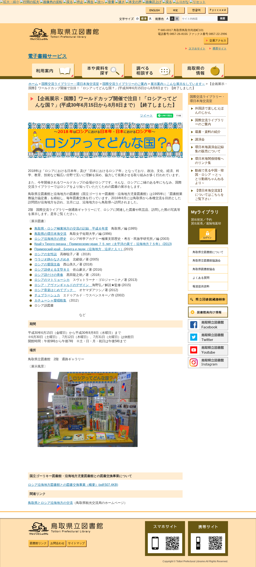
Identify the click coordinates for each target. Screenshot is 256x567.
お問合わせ (57, 543)
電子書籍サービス (47, 56)
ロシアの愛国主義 (47, 264)
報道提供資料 (201, 286)
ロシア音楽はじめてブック (55, 290)
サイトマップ (76, 543)
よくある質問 (201, 277)
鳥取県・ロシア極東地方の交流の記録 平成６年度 (71, 228)
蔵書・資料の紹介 (208, 131)
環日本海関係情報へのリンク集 (209, 160)
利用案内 (53, 71)
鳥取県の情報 (203, 71)
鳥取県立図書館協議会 (207, 260)
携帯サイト (220, 48)
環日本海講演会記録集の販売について (209, 149)
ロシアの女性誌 (45, 254)
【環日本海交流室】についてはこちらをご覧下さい (209, 195)
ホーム (33, 84)
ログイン (207, 234)
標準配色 (167, 18)
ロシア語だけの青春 (48, 274)
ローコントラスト (177, 18)
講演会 (200, 139)
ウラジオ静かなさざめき (52, 259)
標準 (144, 18)
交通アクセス (217, 40)
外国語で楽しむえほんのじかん (209, 110)
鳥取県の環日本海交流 (50, 233)
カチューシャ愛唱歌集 (50, 300)
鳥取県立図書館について (208, 252)
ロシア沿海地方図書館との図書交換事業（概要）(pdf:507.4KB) (73, 484)
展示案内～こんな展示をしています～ (178, 84)
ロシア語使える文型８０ (52, 269)
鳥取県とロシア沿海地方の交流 (50, 502)
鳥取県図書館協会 (204, 269)
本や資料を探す (103, 71)
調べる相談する (153, 71)
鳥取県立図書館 (66, 34)
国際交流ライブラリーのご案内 (124, 84)
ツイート (146, 115)
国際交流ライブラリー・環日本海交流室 (70, 84)
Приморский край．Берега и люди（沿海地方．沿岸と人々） (79, 249)
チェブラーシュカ (47, 295)
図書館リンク (38, 543)
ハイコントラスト (172, 18)
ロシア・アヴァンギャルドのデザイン (63, 285)
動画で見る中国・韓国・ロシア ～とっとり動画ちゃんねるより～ (209, 177)
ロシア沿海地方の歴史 (50, 238)
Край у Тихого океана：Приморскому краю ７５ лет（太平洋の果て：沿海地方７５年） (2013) (103, 244)
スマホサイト (197, 48)
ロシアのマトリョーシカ (52, 279)
